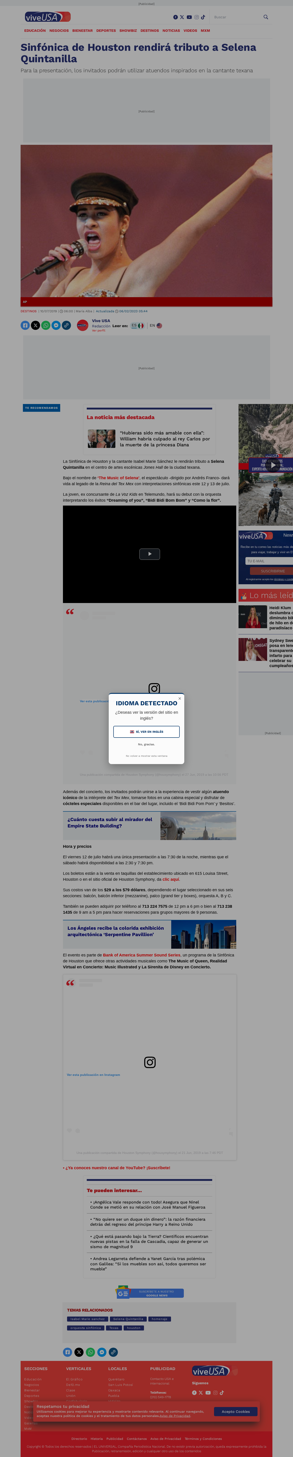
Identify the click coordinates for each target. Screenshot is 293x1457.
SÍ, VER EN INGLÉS (147, 731)
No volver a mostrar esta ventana (146, 755)
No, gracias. (146, 744)
